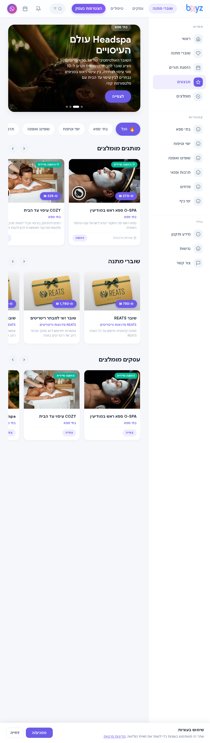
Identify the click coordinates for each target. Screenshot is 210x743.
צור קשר (183, 263)
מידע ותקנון (181, 234)
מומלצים (183, 96)
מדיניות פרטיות (114, 736)
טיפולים (117, 8)
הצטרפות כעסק (88, 8)
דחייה (14, 732)
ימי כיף (185, 201)
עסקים (137, 8)
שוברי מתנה (163, 8)
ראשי (186, 38)
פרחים (185, 186)
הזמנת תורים (180, 67)
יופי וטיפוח (182, 143)
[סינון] (55, 8)
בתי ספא (183, 129)
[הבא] (12, 148)
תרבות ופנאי (180, 172)
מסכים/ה (39, 732)
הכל (128, 129)
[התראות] (38, 9)
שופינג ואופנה (179, 158)
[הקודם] (24, 148)
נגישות (185, 248)
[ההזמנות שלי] (25, 9)
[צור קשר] (12, 9)
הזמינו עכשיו (113, 96)
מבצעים (184, 82)
